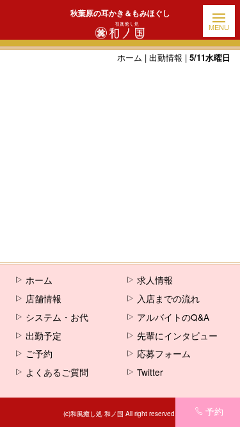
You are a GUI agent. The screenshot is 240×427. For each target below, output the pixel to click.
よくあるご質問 (57, 372)
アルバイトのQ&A (173, 316)
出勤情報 (165, 57)
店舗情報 (43, 298)
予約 (214, 411)
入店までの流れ (168, 298)
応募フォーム (164, 353)
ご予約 (39, 353)
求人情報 (155, 279)
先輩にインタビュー (177, 335)
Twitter (150, 372)
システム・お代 (57, 316)
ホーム (129, 57)
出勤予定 (43, 335)
